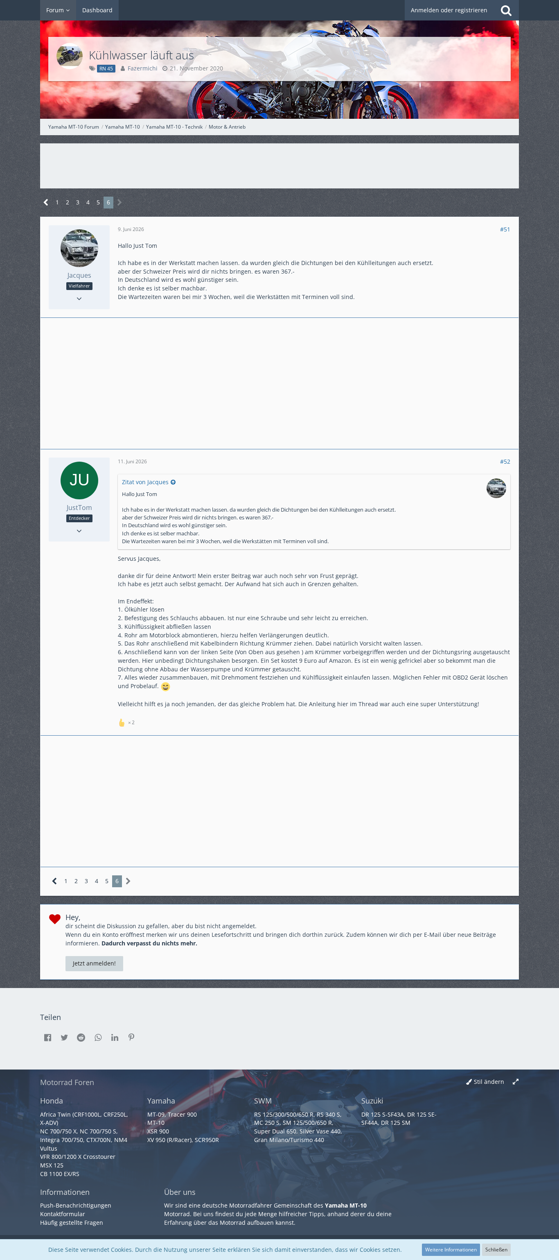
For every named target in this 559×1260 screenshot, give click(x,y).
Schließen (496, 1249)
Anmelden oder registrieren (449, 10)
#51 (505, 229)
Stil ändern (489, 1082)
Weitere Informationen (451, 1249)
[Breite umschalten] (515, 1082)
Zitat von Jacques (145, 482)
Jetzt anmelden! (94, 963)
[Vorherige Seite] (46, 202)
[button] (47, 1037)
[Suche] (506, 10)
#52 (505, 461)
